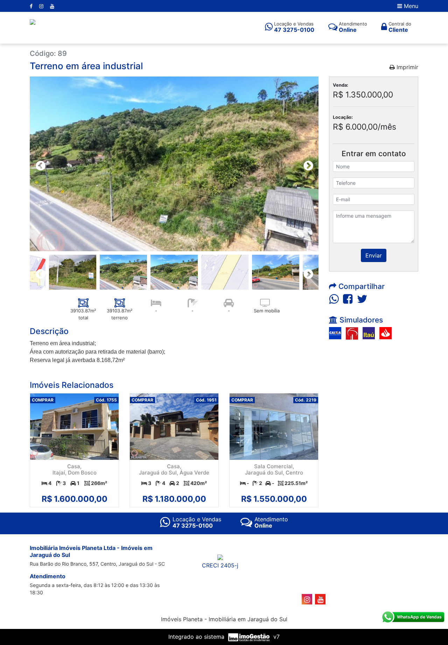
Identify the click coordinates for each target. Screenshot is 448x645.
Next (306, 163)
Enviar (373, 255)
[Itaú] (369, 332)
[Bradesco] (352, 332)
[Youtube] (52, 6)
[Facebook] (32, 6)
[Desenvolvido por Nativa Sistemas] (250, 636)
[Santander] (385, 332)
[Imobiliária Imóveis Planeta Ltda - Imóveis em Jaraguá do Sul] (32, 21)
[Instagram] (42, 6)
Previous (38, 163)
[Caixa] (335, 332)
